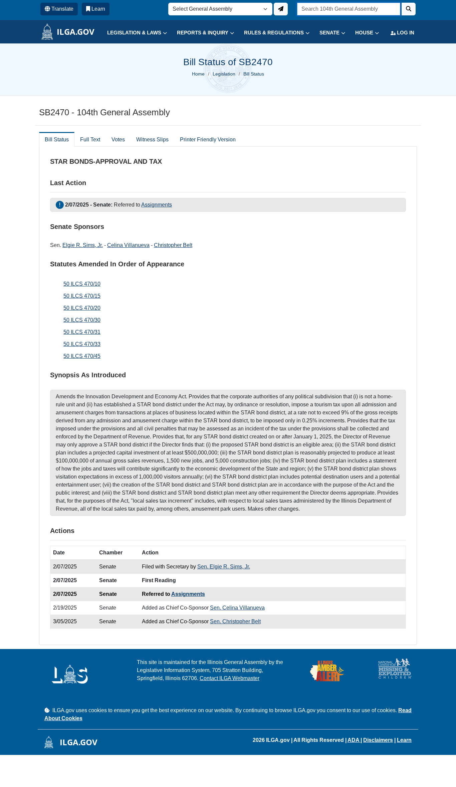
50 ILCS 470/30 (81, 320)
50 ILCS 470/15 (81, 296)
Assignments (156, 205)
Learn (404, 740)
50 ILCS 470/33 (81, 344)
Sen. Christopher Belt (235, 621)
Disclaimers (378, 740)
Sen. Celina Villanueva (237, 608)
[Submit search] (409, 9)
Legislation (224, 74)
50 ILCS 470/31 (81, 332)
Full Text (90, 139)
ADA (354, 740)
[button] (132, 33)
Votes (118, 139)
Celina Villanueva (128, 245)
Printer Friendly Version (208, 139)
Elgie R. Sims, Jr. (82, 245)
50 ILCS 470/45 (81, 356)
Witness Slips (152, 139)
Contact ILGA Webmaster (229, 678)
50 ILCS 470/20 (81, 308)
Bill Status (57, 139)
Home (198, 74)
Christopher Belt (173, 245)
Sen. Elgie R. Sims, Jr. (223, 566)
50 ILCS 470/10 (81, 284)
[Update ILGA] (281, 9)
